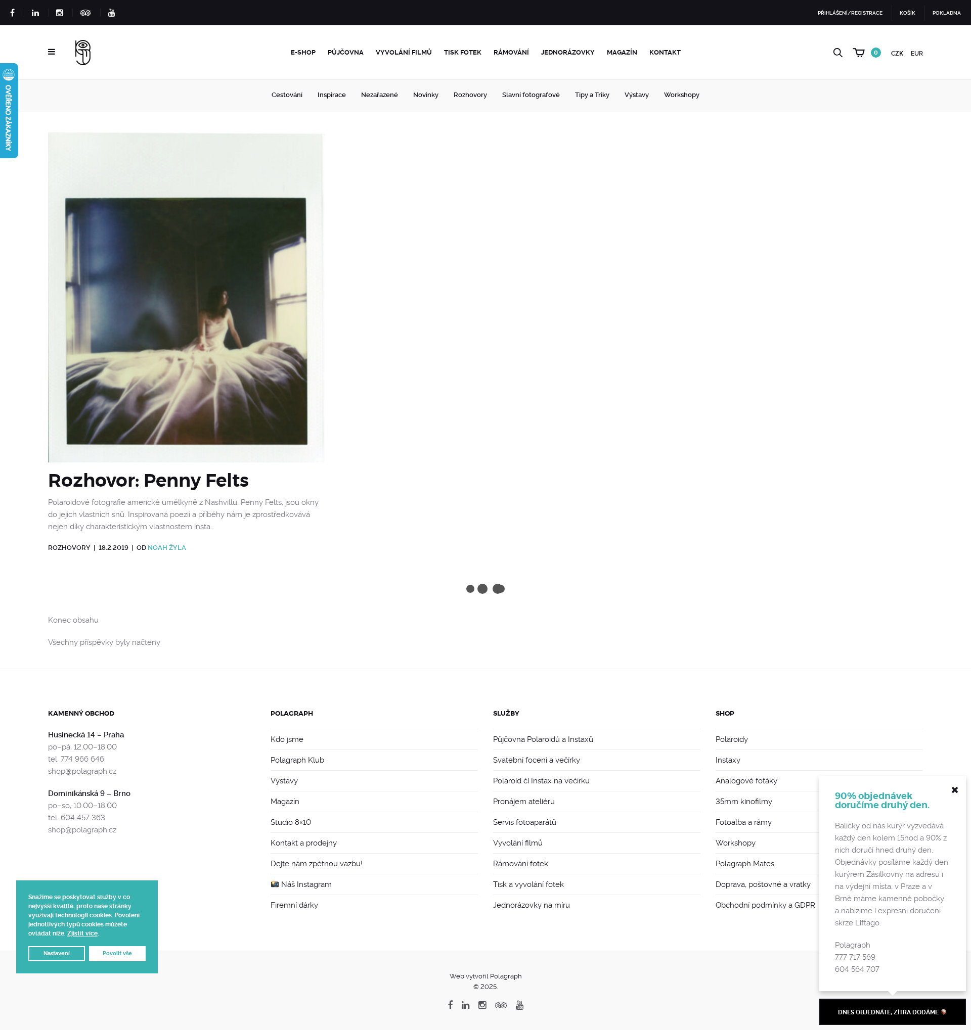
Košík (907, 13)
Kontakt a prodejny (304, 843)
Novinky (425, 95)
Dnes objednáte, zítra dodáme (889, 1012)
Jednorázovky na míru (531, 905)
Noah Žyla (167, 547)
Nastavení (56, 953)
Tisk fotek (462, 52)
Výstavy (637, 95)
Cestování (287, 95)
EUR (917, 54)
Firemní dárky (294, 905)
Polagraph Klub (297, 760)
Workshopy (681, 95)
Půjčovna (346, 52)
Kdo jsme (287, 739)
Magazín (622, 52)
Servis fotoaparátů (524, 822)
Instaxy (728, 760)
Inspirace (332, 95)
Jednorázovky (568, 52)
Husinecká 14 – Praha (86, 734)
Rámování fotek (520, 863)
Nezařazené (379, 95)
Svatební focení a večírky (536, 760)
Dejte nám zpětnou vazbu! (317, 863)
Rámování (511, 52)
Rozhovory (470, 95)
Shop (725, 713)
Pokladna (947, 13)
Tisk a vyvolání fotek (528, 884)
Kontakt (665, 52)
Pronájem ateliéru (524, 801)
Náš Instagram (305, 884)
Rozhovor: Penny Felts (148, 480)
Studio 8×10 (291, 822)
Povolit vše (117, 953)
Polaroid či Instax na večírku (541, 780)
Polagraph (292, 713)
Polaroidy (732, 739)
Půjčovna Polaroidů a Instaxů (543, 739)
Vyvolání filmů (404, 52)
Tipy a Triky (592, 95)
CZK (897, 54)
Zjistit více (82, 933)
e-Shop (303, 52)
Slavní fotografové (531, 95)
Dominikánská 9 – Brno (89, 793)
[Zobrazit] (186, 301)
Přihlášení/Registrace (850, 13)
